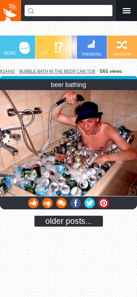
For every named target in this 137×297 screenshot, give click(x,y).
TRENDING (91, 54)
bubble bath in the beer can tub (57, 71)
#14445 (7, 71)
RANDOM (122, 54)
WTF (43, 53)
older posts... (68, 221)
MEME (10, 53)
